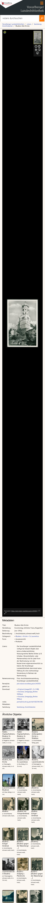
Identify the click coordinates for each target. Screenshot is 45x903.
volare (29, 24)
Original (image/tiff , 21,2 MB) (28, 689)
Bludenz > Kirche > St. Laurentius (27, 636)
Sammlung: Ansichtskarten (26, 707)
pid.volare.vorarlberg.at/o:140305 (29, 684)
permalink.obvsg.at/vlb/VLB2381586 (30, 702)
